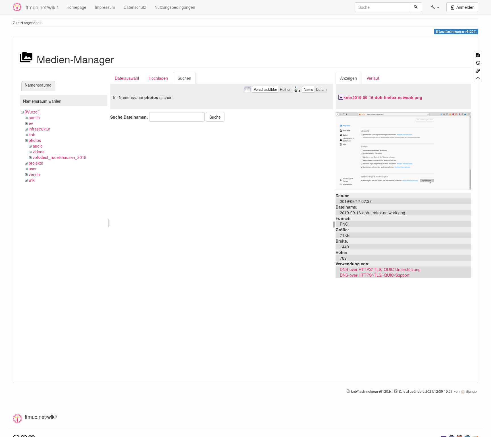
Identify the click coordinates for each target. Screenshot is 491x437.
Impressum (105, 7)
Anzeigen (348, 78)
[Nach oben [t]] (478, 77)
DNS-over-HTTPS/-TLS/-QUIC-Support (374, 275)
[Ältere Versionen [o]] (478, 62)
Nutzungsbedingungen (175, 7)
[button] (435, 7)
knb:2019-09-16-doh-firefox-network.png (383, 97)
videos (38, 151)
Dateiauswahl (127, 78)
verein (34, 174)
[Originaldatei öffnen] (403, 150)
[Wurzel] (32, 112)
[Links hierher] (478, 70)
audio (38, 146)
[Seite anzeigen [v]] (478, 54)
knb (32, 134)
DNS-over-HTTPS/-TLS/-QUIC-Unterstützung (380, 269)
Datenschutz (135, 7)
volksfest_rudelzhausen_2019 (59, 157)
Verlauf (373, 78)
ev (31, 123)
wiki (32, 180)
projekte (36, 163)
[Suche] (416, 7)
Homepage (76, 7)
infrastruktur (39, 129)
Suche (215, 117)
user (33, 168)
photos (35, 140)
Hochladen (158, 78)
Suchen (184, 78)
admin (34, 117)
